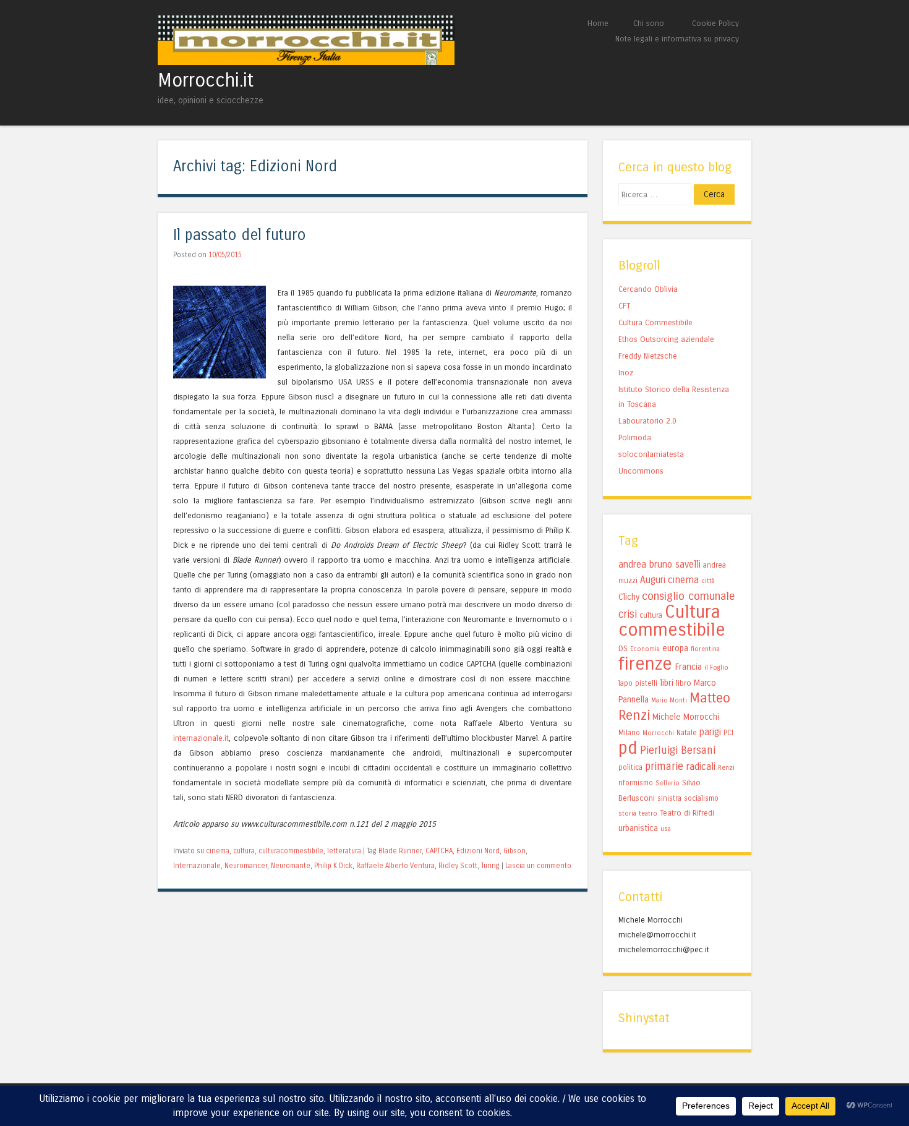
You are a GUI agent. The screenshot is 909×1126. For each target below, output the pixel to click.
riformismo (635, 782)
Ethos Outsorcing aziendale (666, 339)
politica (630, 767)
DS (623, 648)
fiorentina (705, 649)
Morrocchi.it (206, 80)
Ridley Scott (457, 865)
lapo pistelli (637, 683)
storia (627, 813)
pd (628, 748)
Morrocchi (658, 733)
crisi (627, 614)
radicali (700, 766)
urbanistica (638, 828)
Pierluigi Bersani (677, 750)
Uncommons (641, 471)
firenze (645, 664)
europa (675, 648)
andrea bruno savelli (659, 564)
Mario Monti (669, 700)
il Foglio (716, 667)
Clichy (628, 597)
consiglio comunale (688, 596)
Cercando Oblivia (648, 289)
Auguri (652, 580)
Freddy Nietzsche (647, 355)
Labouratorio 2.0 (647, 420)
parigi (710, 732)
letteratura (344, 851)
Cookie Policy (715, 23)
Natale (686, 732)
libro (683, 683)
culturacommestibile (290, 851)
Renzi (726, 768)
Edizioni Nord (478, 851)
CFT (624, 305)
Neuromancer (245, 865)
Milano (629, 732)
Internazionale (197, 865)
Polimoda (634, 437)
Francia (688, 666)
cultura (244, 851)
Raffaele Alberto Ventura (395, 865)
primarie (664, 766)
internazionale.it (201, 738)
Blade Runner (400, 851)
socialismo (701, 798)
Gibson (514, 851)
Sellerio (667, 783)
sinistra (669, 798)
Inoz (625, 372)
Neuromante (290, 865)
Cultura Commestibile (655, 322)
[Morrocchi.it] (306, 61)
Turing (490, 865)
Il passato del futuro (239, 235)
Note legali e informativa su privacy (677, 38)
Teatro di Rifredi (687, 812)
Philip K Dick (333, 865)
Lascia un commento (538, 865)
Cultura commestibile (671, 621)
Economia (645, 649)
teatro (648, 813)
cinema (217, 851)
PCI (728, 732)
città (708, 581)
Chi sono (648, 23)
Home (597, 23)
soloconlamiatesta (651, 454)
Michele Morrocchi (685, 717)
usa (665, 829)
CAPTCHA (439, 851)
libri (666, 682)
